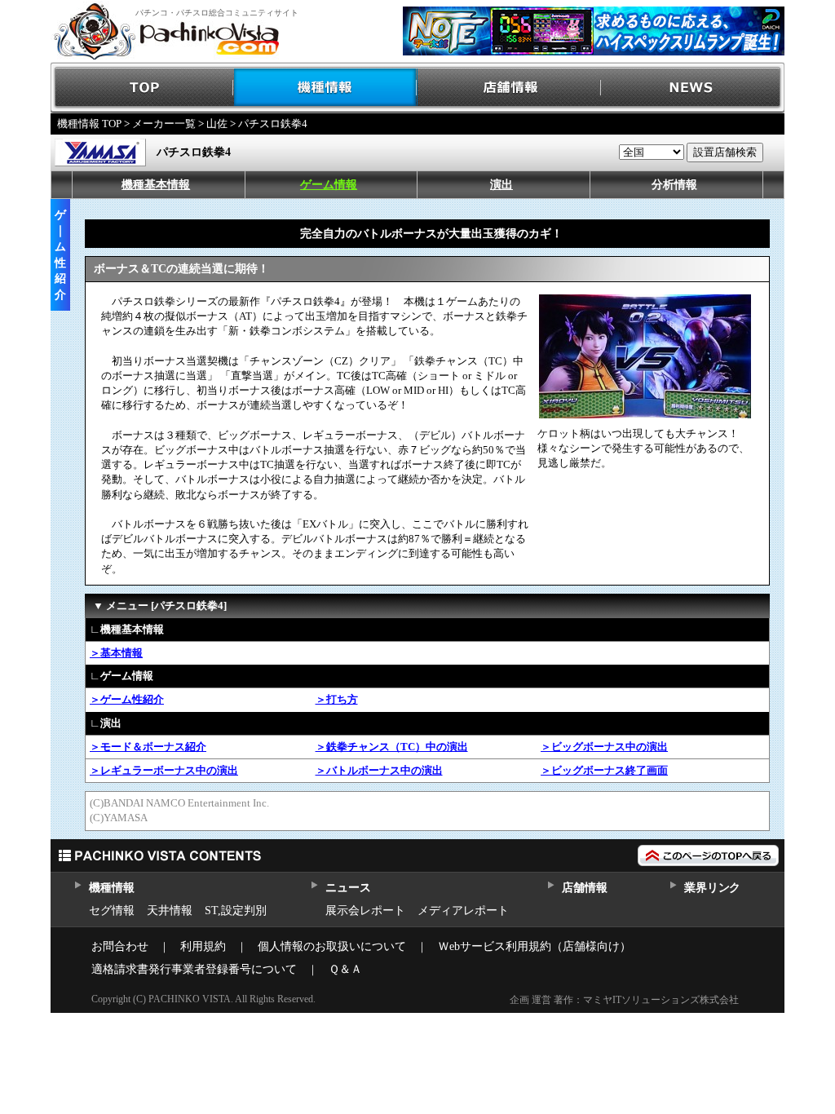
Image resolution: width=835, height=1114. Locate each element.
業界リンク (712, 888)
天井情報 (169, 910)
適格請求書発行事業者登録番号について (194, 969)
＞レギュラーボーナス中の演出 (164, 770)
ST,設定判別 (236, 910)
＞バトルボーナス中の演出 (379, 770)
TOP (142, 87)
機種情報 (326, 87)
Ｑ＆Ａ (345, 969)
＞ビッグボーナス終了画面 (604, 770)
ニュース (347, 888)
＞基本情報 (116, 653)
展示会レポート (365, 910)
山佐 (217, 123)
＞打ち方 (337, 699)
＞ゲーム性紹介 (127, 699)
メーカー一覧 (164, 123)
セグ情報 (112, 910)
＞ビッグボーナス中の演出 (604, 746)
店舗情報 (509, 87)
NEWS (692, 87)
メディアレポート (463, 910)
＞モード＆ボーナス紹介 (148, 746)
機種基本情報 (155, 185)
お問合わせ (119, 946)
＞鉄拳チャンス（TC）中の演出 (392, 746)
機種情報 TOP (89, 123)
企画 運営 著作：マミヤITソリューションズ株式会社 (624, 1000)
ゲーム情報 (328, 185)
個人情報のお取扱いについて (332, 946)
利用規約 (203, 946)
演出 (501, 185)
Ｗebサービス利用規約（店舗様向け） (534, 946)
